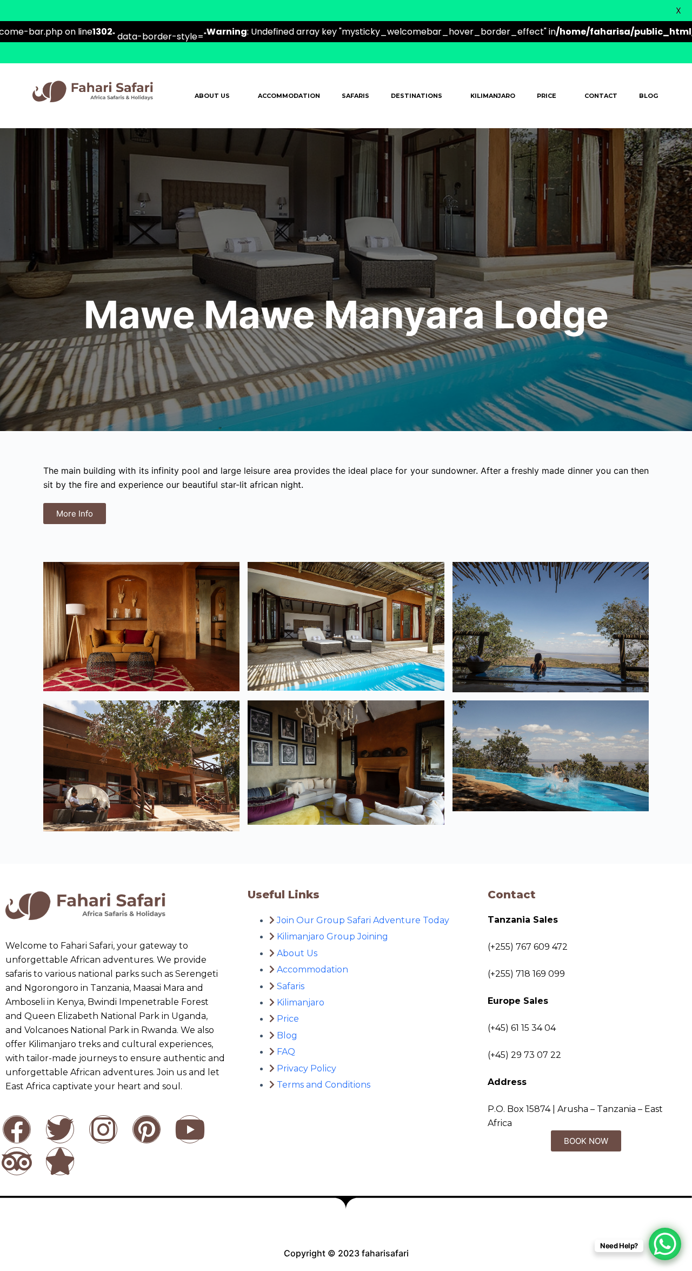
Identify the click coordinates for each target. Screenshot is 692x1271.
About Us (212, 96)
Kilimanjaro (492, 96)
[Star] (60, 1161)
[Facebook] (17, 1129)
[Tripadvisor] (17, 1161)
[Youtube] (190, 1129)
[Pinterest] (146, 1129)
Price (546, 96)
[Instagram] (103, 1129)
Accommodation (289, 96)
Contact (600, 96)
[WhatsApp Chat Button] (665, 1244)
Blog (648, 96)
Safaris (355, 96)
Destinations (416, 96)
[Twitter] (60, 1129)
